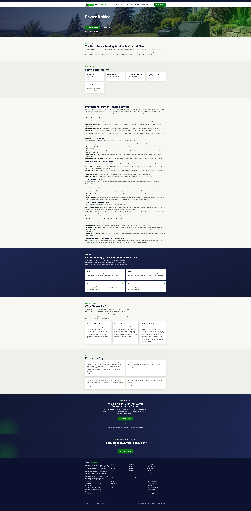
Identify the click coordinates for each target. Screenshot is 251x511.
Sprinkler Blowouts (151, 489)
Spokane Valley (132, 477)
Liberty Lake (132, 479)
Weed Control (150, 468)
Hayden (130, 466)
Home (86, 31)
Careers (113, 481)
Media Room (114, 483)
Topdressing (150, 475)
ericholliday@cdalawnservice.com (149, 1)
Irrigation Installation (151, 493)
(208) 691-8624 (162, 1)
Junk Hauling (150, 496)
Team (112, 470)
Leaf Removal (133, 427)
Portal (151, 4)
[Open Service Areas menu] (132, 4)
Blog (147, 4)
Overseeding (150, 472)
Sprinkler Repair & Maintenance (154, 491)
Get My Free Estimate (125, 451)
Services (122, 4)
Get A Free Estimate (125, 418)
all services (140, 427)
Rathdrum (131, 470)
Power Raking (150, 477)
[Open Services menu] (125, 4)
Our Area (129, 4)
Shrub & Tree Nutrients (152, 481)
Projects (113, 477)
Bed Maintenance (151, 479)
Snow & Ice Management (152, 487)
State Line (131, 472)
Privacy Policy (114, 487)
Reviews (137, 4)
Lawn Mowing (150, 464)
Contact (143, 4)
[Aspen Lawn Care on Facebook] (85, 495)
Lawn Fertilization (125, 427)
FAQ (112, 485)
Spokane (131, 475)
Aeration (117, 427)
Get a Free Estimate (92, 27)
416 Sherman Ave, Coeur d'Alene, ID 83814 (95, 483)
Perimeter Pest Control (152, 483)
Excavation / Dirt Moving (152, 498)
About (117, 4)
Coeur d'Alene (132, 464)
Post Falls (131, 468)
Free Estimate (160, 4)
